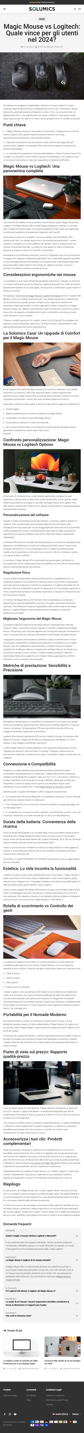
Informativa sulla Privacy (57, 1400)
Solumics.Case (10, 1395)
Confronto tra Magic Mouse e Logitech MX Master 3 (39, 296)
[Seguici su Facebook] (4, 1414)
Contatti (49, 1404)
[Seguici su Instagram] (10, 1414)
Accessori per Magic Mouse (44, 1163)
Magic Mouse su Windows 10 (53, 787)
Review (42, 19)
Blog (29, 1400)
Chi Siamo (31, 1395)
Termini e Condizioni (55, 1395)
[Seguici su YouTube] (15, 1414)
